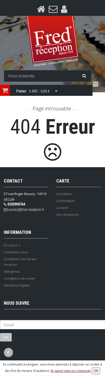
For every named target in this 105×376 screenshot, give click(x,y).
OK (6, 337)
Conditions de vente (19, 278)
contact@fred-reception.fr (25, 210)
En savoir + (12, 245)
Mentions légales (17, 285)
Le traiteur (64, 193)
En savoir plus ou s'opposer (71, 371)
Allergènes (12, 271)
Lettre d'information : (20, 315)
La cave (62, 207)
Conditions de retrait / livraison (20, 262)
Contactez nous (16, 252)
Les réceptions (67, 214)
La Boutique (65, 200)
